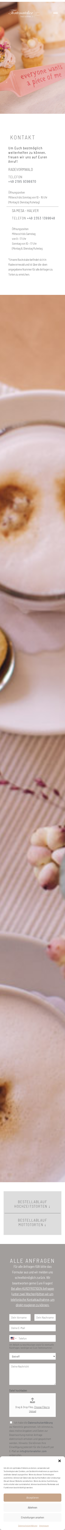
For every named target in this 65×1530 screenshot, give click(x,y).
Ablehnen (32, 1507)
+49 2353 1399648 (41, 218)
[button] (59, 1461)
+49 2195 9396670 (22, 181)
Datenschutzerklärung (27, 1525)
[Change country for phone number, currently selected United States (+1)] (13, 1338)
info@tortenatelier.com (33, 1451)
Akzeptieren (32, 1497)
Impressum (44, 1525)
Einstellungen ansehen (32, 1517)
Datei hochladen (18, 1390)
